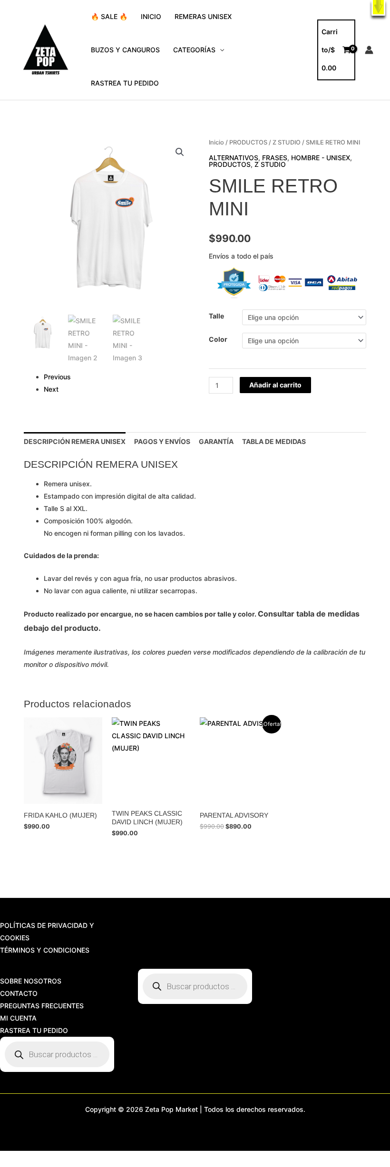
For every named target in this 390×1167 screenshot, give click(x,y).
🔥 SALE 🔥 (109, 16)
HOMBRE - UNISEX (320, 158)
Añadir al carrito (275, 385)
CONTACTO (19, 993)
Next (51, 389)
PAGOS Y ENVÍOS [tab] (162, 441)
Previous (57, 377)
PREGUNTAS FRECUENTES (42, 1006)
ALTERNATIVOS (233, 158)
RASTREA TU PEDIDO (125, 83)
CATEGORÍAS (194, 50)
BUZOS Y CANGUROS (125, 50)
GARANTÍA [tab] (216, 441)
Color (218, 339)
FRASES (274, 158)
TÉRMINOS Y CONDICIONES (44, 950)
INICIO (151, 16)
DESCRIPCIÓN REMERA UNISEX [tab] (75, 441)
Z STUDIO (287, 142)
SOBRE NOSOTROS (30, 981)
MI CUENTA (18, 1018)
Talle (216, 316)
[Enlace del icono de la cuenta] (369, 50)
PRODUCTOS (248, 142)
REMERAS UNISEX (203, 16)
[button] (378, 8)
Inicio (216, 142)
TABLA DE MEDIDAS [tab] (274, 441)
